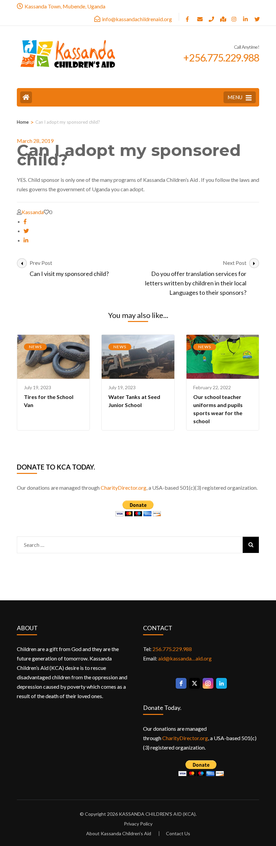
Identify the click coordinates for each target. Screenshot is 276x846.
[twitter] (26, 231)
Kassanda (33, 212)
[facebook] (188, 16)
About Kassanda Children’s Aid (118, 833)
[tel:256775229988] (211, 16)
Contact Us (178, 833)
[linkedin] (245, 16)
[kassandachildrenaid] (199, 16)
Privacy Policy (138, 823)
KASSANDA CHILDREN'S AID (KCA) (157, 814)
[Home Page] (26, 97)
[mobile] (256, 16)
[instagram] (234, 16)
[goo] (222, 16)
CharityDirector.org (123, 487)
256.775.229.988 (172, 649)
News (35, 346)
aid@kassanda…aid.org (185, 658)
